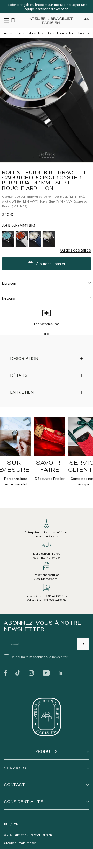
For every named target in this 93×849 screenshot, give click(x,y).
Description (24, 358)
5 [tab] (50, 157)
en (16, 824)
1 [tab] (40, 157)
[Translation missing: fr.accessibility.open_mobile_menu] (7, 20)
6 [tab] (53, 157)
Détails (18, 375)
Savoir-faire (49, 466)
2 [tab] (42, 157)
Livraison (9, 283)
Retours (8, 298)
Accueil (9, 33)
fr (6, 824)
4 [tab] (48, 157)
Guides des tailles (75, 250)
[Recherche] (14, 20)
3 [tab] (45, 157)
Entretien (22, 392)
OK (83, 644)
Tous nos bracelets (30, 33)
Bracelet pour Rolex (60, 33)
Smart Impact (26, 843)
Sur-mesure (16, 466)
